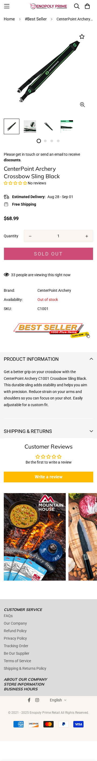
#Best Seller (36, 19)
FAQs (8, 616)
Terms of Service (17, 661)
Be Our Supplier (16, 653)
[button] (15, 183)
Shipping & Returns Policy (25, 668)
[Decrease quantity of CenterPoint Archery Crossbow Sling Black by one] (30, 236)
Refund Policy (15, 631)
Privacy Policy (15, 638)
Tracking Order (16, 646)
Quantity (11, 236)
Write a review (49, 476)
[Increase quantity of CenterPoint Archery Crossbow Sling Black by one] (87, 236)
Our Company (15, 623)
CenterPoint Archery (54, 290)
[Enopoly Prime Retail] (48, 6)
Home (9, 19)
